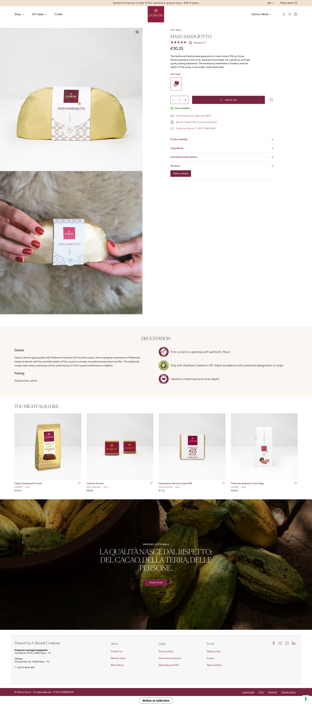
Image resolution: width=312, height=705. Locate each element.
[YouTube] (280, 643)
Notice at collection (156, 700)
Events (210, 658)
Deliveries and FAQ (169, 665)
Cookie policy (288, 692)
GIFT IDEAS (176, 30)
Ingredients (176, 148)
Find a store (286, 3)
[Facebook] (274, 643)
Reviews (175, 165)
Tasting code (213, 651)
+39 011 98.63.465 (25, 667)
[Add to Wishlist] (271, 100)
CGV (261, 692)
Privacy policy (166, 651)
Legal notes (248, 692)
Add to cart (228, 100)
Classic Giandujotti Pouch (28, 483)
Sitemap (272, 692)
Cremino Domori (95, 483)
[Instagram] (287, 643)
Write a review (180, 173)
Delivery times (118, 658)
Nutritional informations (183, 157)
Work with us (117, 665)
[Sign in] (289, 14)
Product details (178, 139)
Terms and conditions (170, 658)
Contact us (116, 651)
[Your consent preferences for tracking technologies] (305, 698)
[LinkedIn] (294, 643)
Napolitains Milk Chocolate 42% (175, 483)
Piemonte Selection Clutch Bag (247, 483)
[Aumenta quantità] (185, 100)
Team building (214, 665)
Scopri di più (156, 582)
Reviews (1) (200, 42)
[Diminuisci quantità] (173, 100)
